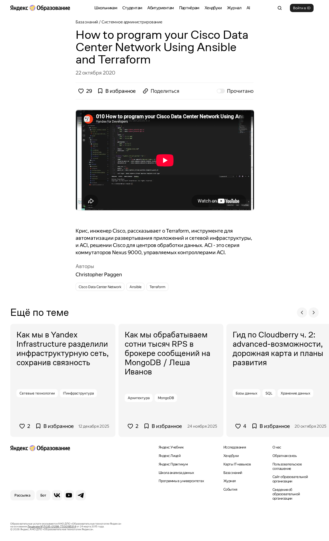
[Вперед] (313, 312)
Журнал (234, 7)
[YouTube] (69, 495)
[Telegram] (81, 495)
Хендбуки (213, 7)
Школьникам (105, 7)
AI (248, 7)
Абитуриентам (160, 7)
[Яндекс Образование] (40, 8)
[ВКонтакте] (57, 495)
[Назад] (302, 312)
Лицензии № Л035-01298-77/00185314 (52, 526)
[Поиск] (280, 8)
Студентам (132, 7)
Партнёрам (189, 7)
